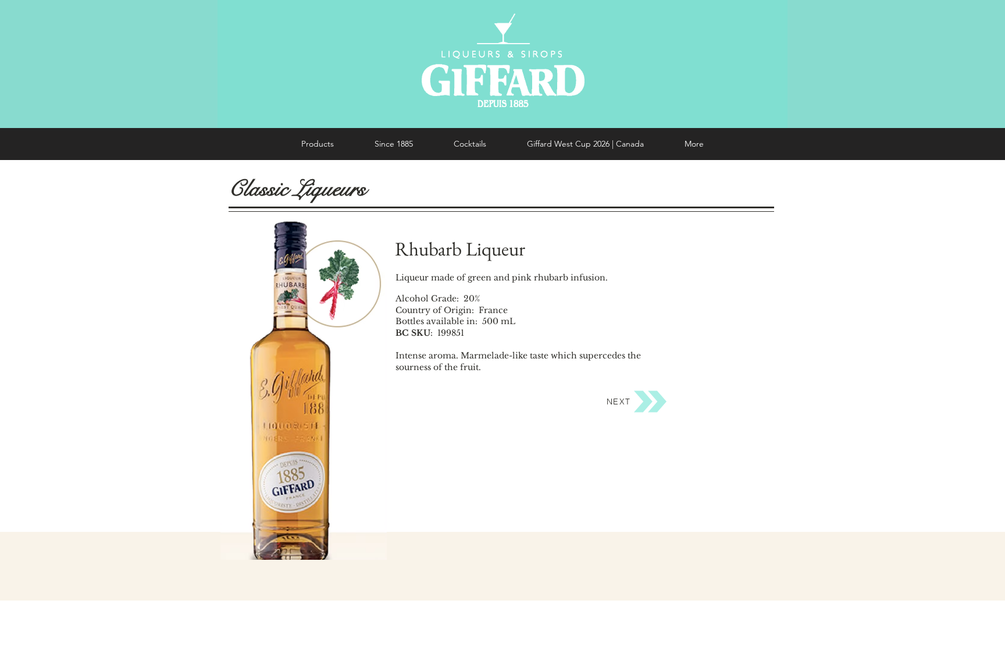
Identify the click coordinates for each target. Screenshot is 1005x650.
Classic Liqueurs (297, 189)
